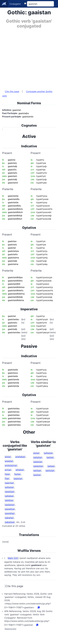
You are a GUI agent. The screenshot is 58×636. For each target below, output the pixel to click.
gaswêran (10, 509)
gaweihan (10, 513)
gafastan (9, 487)
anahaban (20, 456)
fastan (17, 474)
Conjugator (15, 3)
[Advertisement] (29, 57)
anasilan (9, 461)
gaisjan (50, 457)
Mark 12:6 (13, 558)
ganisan (37, 470)
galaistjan (38, 466)
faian (7, 474)
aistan (8, 456)
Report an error (10, 629)
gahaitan (37, 457)
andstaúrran (11, 465)
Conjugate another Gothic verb (27, 93)
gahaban (9, 496)
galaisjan (37, 461)
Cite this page (12, 91)
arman (8, 469)
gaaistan (18, 478)
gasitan (37, 474)
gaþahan (9, 517)
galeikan (9, 500)
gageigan (9, 491)
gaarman (9, 482)
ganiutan (50, 470)
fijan (7, 478)
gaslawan (9, 504)
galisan (51, 466)
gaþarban (10, 522)
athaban (20, 469)
